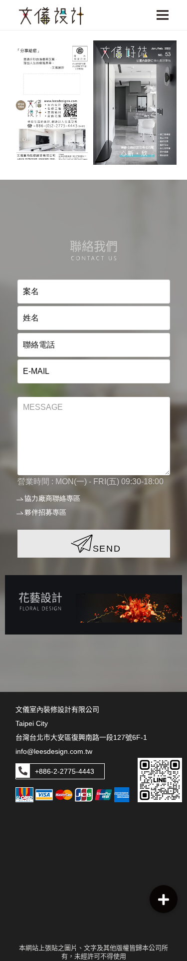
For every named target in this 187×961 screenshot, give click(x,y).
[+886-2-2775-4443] (23, 771)
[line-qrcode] (160, 780)
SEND (107, 549)
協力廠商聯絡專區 (52, 498)
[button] (164, 899)
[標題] (51, 15)
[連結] (93, 605)
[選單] (162, 14)
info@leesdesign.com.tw (53, 751)
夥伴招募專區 (45, 512)
